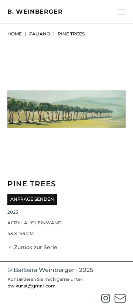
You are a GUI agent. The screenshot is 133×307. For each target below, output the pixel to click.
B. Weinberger (34, 11)
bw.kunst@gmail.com (31, 286)
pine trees (72, 34)
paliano (39, 34)
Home (14, 34)
